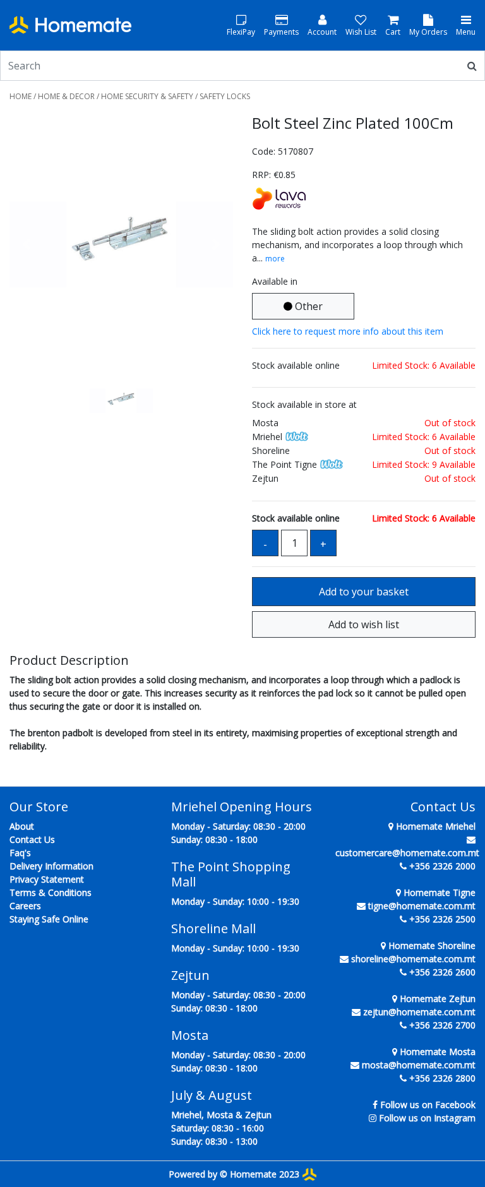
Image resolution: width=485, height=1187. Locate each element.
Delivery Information (51, 866)
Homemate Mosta (436, 1052)
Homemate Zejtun (436, 999)
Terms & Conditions (50, 892)
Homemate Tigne (438, 892)
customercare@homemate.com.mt (407, 853)
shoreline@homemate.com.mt (413, 959)
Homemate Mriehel (434, 826)
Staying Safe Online (48, 919)
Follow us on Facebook (428, 1105)
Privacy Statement (46, 879)
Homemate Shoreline (431, 945)
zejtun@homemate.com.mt (419, 1012)
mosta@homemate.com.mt (419, 1065)
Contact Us (32, 839)
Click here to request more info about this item (347, 331)
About (21, 826)
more (275, 258)
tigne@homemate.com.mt (422, 906)
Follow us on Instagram (427, 1118)
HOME (20, 96)
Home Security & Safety (147, 96)
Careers (25, 906)
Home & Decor (66, 96)
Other (307, 306)
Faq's (20, 853)
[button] (26, 244)
